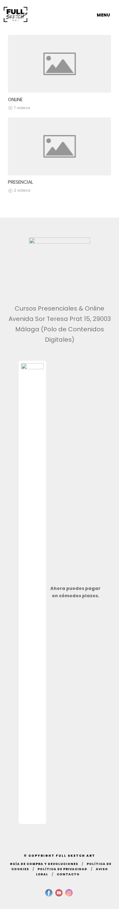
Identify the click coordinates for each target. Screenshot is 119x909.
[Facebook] (48, 892)
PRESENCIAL (20, 182)
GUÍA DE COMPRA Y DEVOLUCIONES (44, 864)
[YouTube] (59, 892)
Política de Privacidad (62, 869)
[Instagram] (69, 892)
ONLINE (15, 99)
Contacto (68, 874)
